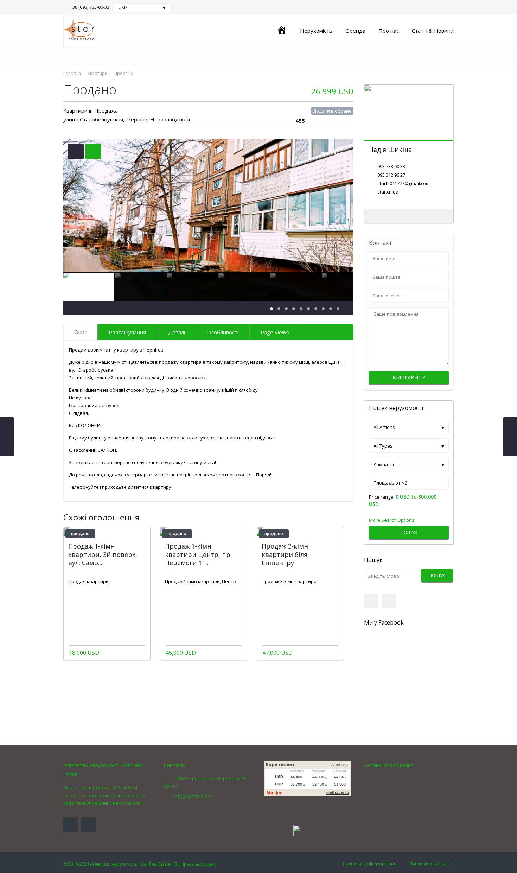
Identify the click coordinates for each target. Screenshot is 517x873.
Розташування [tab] (127, 332)
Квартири (98, 73)
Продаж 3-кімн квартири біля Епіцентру (285, 554)
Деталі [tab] (176, 332)
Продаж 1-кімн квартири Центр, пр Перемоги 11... (197, 554)
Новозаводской (170, 119)
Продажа (106, 110)
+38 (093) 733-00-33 (89, 7)
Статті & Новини (433, 30)
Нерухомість (316, 30)
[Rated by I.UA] (308, 830)
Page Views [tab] (275, 332)
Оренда (355, 30)
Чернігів (137, 119)
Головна (72, 73)
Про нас (388, 30)
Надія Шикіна (390, 149)
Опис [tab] (80, 331)
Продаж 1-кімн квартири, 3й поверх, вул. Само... (102, 554)
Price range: (381, 497)
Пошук (409, 532)
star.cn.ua (387, 192)
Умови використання (431, 864)
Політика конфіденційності (371, 864)
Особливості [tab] (222, 332)
